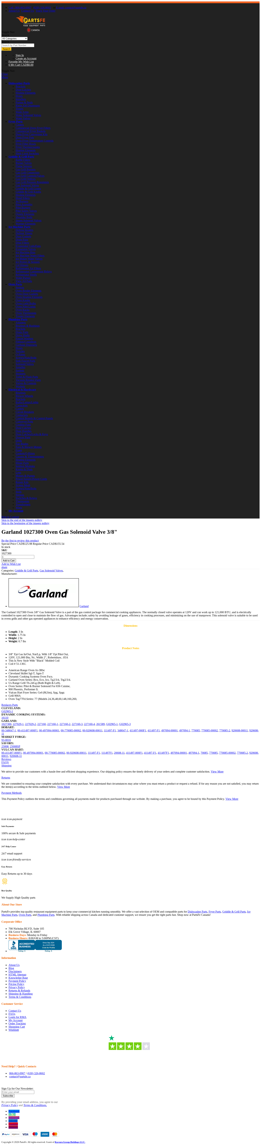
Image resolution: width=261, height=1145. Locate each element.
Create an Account (26, 58)
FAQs (12, 1013)
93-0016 (6, 740)
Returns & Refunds (19, 990)
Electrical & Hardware (22, 389)
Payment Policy (17, 980)
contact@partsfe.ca (20, 1076)
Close (4, 74)
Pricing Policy (16, 984)
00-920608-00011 (92, 730)
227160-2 (64, 724)
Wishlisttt (14, 1029)
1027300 (6, 724)
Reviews (6, 759)
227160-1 (52, 724)
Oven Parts (15, 284)
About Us (14, 10)
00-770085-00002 (71, 730)
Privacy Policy (17, 987)
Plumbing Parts (18, 319)
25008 (5, 746)
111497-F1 (110, 730)
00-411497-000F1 (27, 730)
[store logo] (30, 32)
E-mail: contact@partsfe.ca (71, 7)
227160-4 (89, 724)
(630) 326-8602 (42, 7)
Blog (11, 968)
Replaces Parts (9, 704)
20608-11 (119, 752)
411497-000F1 (138, 730)
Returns (5, 777)
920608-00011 (240, 730)
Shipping (6, 765)
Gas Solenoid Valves (51, 570)
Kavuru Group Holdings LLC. (70, 1142)
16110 (4, 717)
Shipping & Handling (21, 993)
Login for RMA (17, 1017)
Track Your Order (45, 10)
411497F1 (163, 752)
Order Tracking (17, 1023)
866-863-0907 (17, 1073)
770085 (195, 730)
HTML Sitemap (17, 974)
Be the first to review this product (20, 540)
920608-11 (16, 755)
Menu (4, 77)
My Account (16, 510)
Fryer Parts (16, 121)
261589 (100, 724)
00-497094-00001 (49, 730)
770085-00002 (209, 730)
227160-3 (77, 724)
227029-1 (18, 724)
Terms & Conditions (20, 996)
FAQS (5, 762)
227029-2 (30, 724)
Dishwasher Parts (19, 83)
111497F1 (107, 752)
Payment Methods (11, 792)
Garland (84, 606)
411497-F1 (154, 730)
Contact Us (27, 10)
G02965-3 (125, 724)
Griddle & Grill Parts (21, 156)
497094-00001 (169, 730)
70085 (204, 752)
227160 (41, 724)
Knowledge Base (18, 977)
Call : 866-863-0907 (20, 7)
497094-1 (184, 730)
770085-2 (224, 730)
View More (217, 771)
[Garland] (44, 606)
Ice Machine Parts (19, 226)
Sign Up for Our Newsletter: (17, 1088)
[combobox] (17, 45)
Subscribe (8, 1095)
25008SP (15, 746)
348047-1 (122, 730)
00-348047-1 (8, 730)
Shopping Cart (17, 1026)
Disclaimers (15, 971)
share (4, 567)
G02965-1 (7, 711)
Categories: (8, 570)
